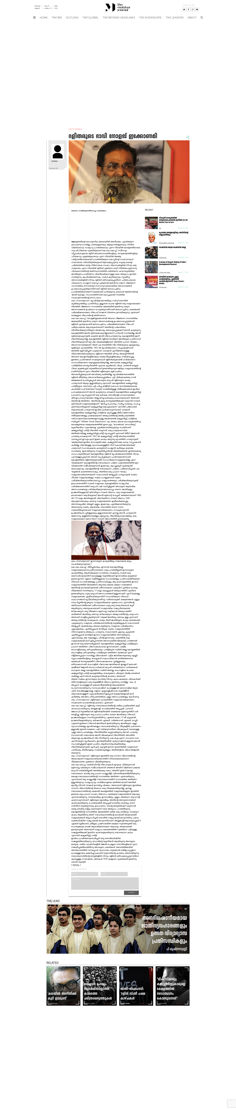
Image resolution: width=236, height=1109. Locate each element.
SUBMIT (131, 893)
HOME (44, 17)
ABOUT (192, 17)
